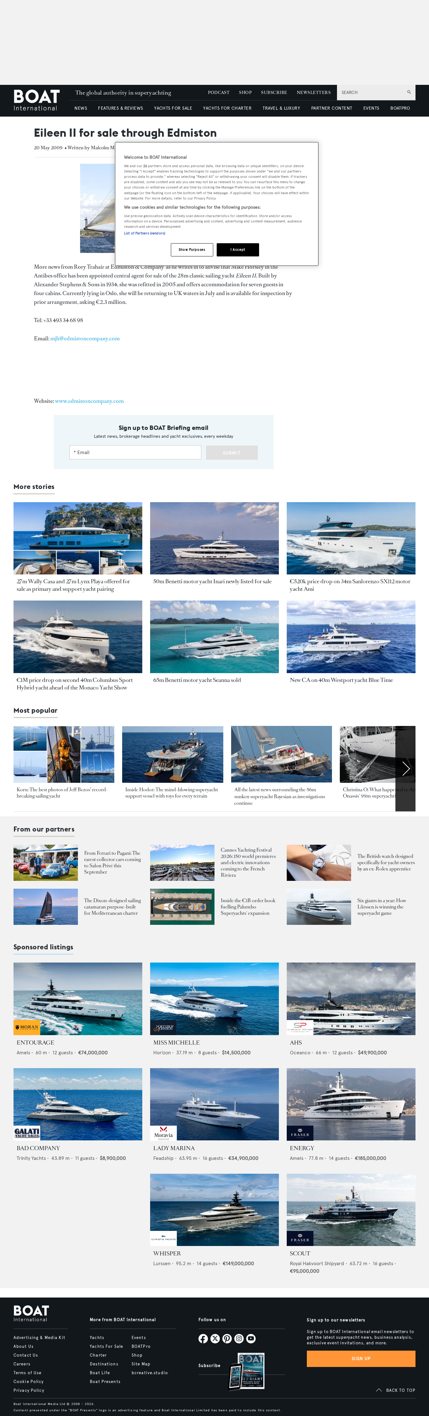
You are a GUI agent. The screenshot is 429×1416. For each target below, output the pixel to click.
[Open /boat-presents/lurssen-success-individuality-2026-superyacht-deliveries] (319, 907)
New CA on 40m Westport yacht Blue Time (341, 680)
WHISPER (167, 1253)
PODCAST (219, 92)
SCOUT (300, 1253)
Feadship (163, 1158)
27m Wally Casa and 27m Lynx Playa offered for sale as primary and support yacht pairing (73, 585)
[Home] (41, 101)
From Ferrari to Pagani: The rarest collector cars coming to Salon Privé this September (112, 862)
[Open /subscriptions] (240, 1372)
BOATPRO (400, 108)
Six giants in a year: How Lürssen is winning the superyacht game (381, 906)
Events (139, 1337)
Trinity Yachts (31, 1158)
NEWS (80, 108)
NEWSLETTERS (314, 92)
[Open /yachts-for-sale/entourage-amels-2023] (78, 999)
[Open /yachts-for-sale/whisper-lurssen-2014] (214, 1210)
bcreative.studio (150, 1372)
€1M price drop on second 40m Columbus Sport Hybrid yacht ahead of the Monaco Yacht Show (75, 683)
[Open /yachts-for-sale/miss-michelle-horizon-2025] (214, 999)
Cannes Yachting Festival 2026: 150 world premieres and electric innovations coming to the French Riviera (248, 862)
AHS (296, 1042)
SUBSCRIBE (274, 92)
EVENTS (371, 108)
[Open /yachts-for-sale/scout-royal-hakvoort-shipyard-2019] (351, 1210)
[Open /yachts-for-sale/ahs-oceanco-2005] (351, 999)
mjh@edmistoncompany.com (85, 338)
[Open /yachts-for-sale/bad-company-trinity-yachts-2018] (78, 1104)
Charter (98, 1355)
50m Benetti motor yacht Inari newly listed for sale (212, 581)
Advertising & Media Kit (39, 1337)
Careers (22, 1364)
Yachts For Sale (106, 1346)
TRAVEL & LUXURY (281, 108)
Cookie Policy (29, 1381)
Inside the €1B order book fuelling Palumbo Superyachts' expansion (248, 906)
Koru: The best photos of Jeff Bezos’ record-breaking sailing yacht (62, 792)
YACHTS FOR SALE (173, 108)
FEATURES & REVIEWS (120, 108)
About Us (24, 1346)
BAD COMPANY (38, 1148)
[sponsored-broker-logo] (27, 1033)
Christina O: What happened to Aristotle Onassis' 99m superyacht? (385, 792)
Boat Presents (105, 1381)
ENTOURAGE (35, 1042)
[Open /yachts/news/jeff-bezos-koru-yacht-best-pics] (64, 754)
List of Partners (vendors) (144, 233)
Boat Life (100, 1372)
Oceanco (300, 1053)
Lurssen (162, 1263)
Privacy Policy (29, 1390)
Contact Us (26, 1355)
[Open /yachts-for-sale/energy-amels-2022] (351, 1104)
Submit (232, 453)
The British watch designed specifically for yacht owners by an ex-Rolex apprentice (386, 862)
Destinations (104, 1364)
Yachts (97, 1337)
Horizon (162, 1053)
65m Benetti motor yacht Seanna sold (197, 680)
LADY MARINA (174, 1148)
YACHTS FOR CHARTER (227, 108)
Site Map (141, 1364)
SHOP (245, 92)
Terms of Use (27, 1372)
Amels (23, 1053)
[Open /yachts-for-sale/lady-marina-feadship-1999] (214, 1104)
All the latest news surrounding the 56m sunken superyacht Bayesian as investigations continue (279, 796)
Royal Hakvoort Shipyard (317, 1263)
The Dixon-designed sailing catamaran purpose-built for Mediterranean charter (112, 906)
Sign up (361, 1358)
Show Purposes (192, 249)
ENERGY (302, 1148)
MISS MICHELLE (176, 1042)
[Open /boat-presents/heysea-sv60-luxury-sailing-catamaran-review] (46, 907)
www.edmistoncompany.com (89, 401)
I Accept (238, 249)
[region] (217, 204)
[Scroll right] (405, 768)
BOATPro (141, 1346)
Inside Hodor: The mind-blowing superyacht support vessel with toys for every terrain (171, 792)
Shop (137, 1355)
